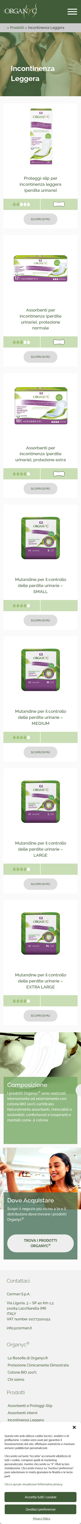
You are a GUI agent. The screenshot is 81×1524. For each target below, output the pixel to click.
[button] (74, 1427)
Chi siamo (16, 1379)
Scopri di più (40, 219)
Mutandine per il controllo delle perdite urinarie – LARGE (40, 849)
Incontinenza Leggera (26, 1420)
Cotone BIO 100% (22, 1372)
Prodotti (17, 28)
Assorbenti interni (22, 1413)
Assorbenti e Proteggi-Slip (30, 1406)
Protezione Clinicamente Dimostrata (38, 1365)
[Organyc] (20, 11)
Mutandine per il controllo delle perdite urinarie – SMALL (40, 585)
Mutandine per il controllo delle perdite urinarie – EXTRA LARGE (40, 980)
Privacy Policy (41, 1518)
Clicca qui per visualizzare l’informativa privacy (33, 1484)
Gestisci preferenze (41, 1509)
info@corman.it (19, 1328)
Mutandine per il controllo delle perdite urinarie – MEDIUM (40, 717)
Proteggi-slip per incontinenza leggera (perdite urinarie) (40, 184)
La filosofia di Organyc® (28, 1358)
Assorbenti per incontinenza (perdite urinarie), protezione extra (40, 453)
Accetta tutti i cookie (40, 1497)
